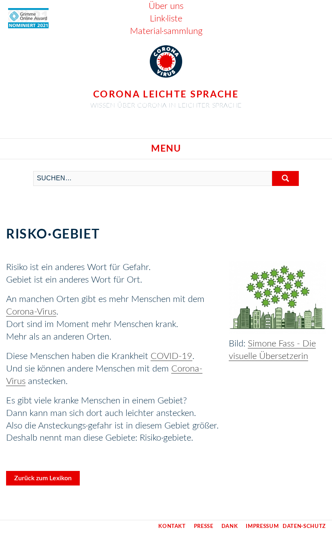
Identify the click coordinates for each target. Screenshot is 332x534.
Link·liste (166, 18)
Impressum (262, 526)
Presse (203, 526)
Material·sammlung (166, 31)
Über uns (166, 6)
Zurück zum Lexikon (43, 478)
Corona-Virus (31, 311)
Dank (229, 526)
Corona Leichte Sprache (166, 94)
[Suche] (285, 178)
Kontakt (172, 526)
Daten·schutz (304, 526)
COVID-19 (171, 356)
